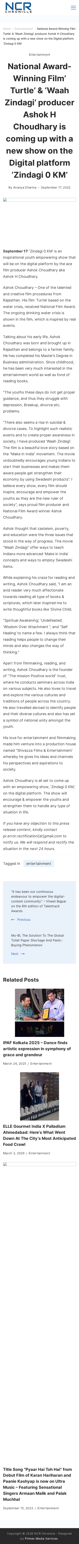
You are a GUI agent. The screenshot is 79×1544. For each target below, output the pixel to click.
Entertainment (39, 54)
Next (14, 954)
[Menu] (73, 8)
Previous (23, 920)
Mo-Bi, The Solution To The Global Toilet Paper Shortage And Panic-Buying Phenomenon (37, 940)
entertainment (38, 863)
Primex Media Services (41, 1538)
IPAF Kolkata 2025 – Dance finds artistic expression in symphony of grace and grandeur (37, 1048)
